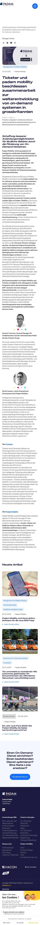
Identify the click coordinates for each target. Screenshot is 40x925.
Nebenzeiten (7, 823)
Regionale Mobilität (10, 837)
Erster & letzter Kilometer (8, 826)
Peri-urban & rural (9, 821)
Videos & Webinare (10, 855)
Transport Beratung (28, 840)
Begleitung (25, 837)
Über (22, 847)
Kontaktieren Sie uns (20, 777)
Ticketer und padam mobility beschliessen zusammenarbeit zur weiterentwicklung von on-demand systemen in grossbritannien (19, 122)
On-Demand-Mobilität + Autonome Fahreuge (28, 832)
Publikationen (8, 847)
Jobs (22, 855)
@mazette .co (6, 885)
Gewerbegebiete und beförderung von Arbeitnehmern (10, 832)
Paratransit (24, 825)
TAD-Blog (6, 852)
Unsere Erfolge (26, 850)
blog (11, 117)
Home (4, 117)
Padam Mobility (20, 71)
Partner (23, 852)
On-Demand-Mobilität (26, 822)
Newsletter (7, 850)
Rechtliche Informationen (5, 890)
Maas (22, 828)
